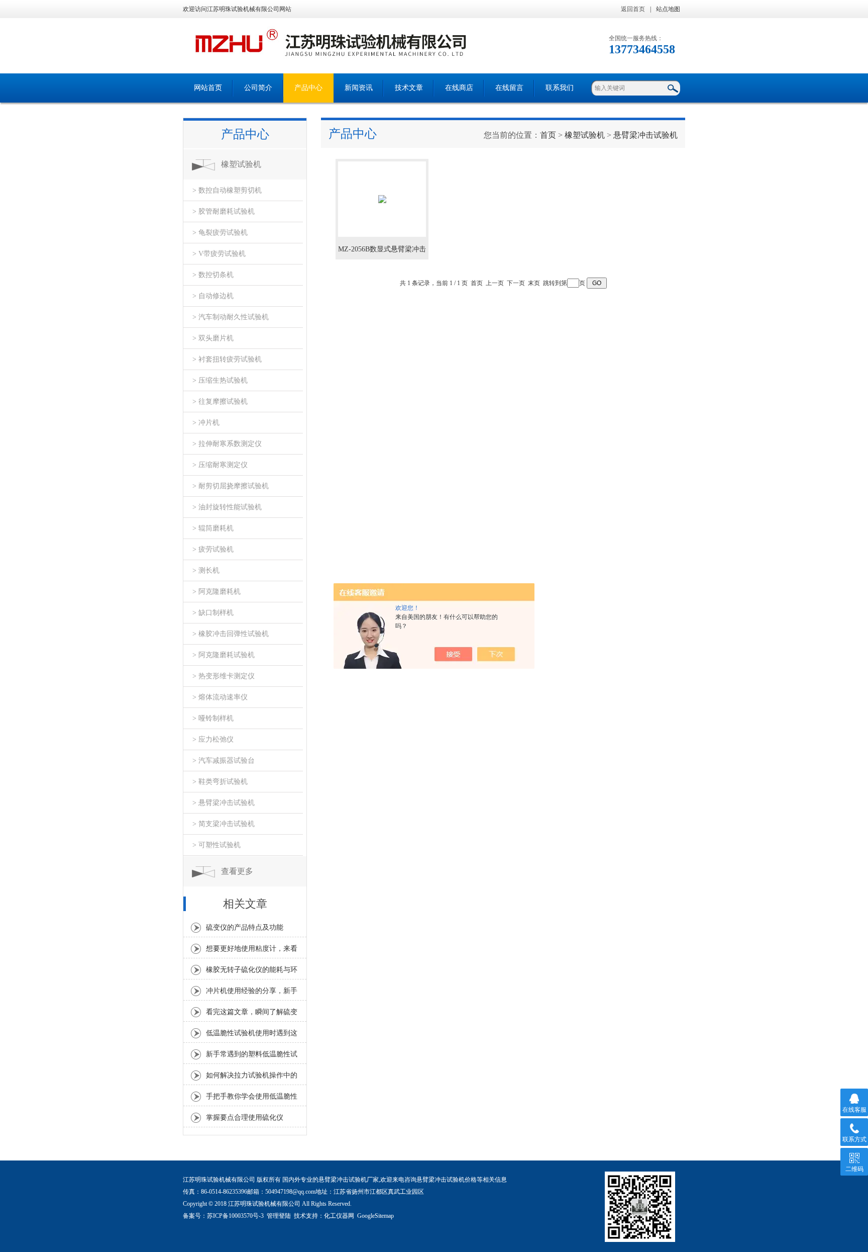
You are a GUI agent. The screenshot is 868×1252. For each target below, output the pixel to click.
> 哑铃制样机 (213, 718)
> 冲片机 (206, 422)
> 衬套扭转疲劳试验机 (227, 359)
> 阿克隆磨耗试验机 (223, 655)
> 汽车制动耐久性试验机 (230, 317)
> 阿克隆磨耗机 (216, 591)
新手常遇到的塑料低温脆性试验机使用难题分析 (251, 1056)
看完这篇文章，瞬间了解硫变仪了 (251, 1014)
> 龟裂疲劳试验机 (220, 232)
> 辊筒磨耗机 (213, 528)
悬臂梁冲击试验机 (645, 135)
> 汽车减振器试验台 (223, 760)
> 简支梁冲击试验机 (223, 824)
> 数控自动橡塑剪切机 (227, 190)
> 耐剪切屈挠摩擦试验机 (230, 486)
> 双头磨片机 (213, 338)
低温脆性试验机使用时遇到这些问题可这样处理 (251, 1035)
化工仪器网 (339, 1215)
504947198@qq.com (290, 1191)
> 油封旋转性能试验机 (227, 507)
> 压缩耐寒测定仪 (220, 465)
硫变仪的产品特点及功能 (244, 927)
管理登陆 (279, 1215)
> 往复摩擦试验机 (220, 401)
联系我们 (560, 88)
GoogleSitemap (375, 1215)
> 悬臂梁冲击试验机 (223, 803)
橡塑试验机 (241, 164)
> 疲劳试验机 (213, 549)
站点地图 (668, 9)
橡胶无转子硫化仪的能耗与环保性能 (251, 972)
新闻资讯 (359, 88)
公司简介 (258, 88)
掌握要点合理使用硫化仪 (244, 1117)
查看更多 (237, 871)
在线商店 (459, 88)
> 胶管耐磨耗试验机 (223, 211)
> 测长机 (206, 570)
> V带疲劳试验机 (219, 253)
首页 (548, 135)
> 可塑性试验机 (216, 845)
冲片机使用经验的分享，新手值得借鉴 (251, 993)
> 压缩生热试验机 (220, 380)
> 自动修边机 (213, 296)
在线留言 (509, 88)
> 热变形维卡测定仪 (223, 676)
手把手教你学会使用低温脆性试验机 (251, 1099)
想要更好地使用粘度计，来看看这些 (251, 951)
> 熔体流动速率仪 (220, 697)
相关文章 (245, 904)
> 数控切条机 (213, 275)
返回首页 (633, 9)
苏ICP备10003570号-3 (235, 1215)
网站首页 (208, 88)
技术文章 (409, 88)
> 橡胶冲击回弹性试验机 (230, 634)
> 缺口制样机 (213, 612)
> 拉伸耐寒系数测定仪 (227, 444)
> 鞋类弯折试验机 (220, 781)
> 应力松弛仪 (213, 739)
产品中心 (308, 88)
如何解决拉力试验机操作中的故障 (251, 1078)
